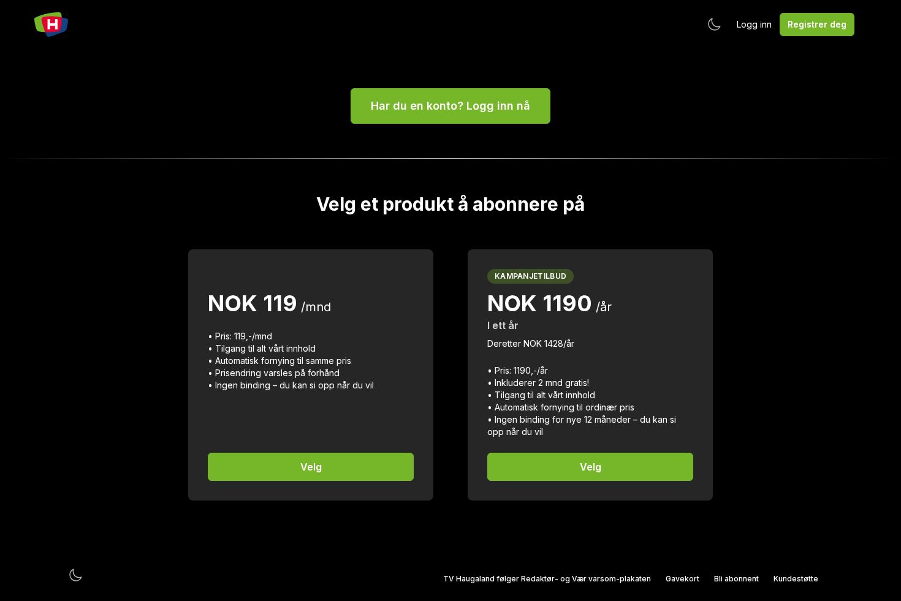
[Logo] (51, 24)
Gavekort (682, 578)
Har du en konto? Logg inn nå (450, 105)
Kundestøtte (796, 578)
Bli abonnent (736, 578)
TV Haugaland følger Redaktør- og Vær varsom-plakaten (547, 578)
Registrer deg (817, 24)
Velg (311, 467)
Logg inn (754, 24)
